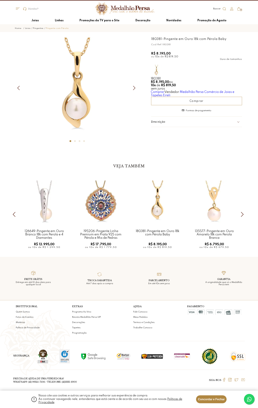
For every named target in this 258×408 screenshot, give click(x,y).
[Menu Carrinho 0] (238, 9)
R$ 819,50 (171, 56)
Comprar (157, 92)
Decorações (78, 322)
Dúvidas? (33, 9)
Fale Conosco (140, 312)
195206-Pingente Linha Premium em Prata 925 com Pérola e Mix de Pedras (100, 234)
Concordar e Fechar (211, 399)
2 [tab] (75, 141)
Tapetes (76, 328)
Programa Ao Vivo (81, 312)
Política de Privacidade (28, 328)
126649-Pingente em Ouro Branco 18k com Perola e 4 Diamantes (44, 234)
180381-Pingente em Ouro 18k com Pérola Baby (157, 233)
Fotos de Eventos (25, 317)
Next (135, 88)
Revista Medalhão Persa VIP (86, 317)
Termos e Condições (144, 322)
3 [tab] (79, 141)
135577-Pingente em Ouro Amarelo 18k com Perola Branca (214, 234)
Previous (19, 88)
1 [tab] (70, 141)
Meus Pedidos (140, 317)
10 (157, 56)
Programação (79, 333)
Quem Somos (23, 312)
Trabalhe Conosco (142, 328)
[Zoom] (77, 87)
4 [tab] (84, 141)
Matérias (20, 322)
